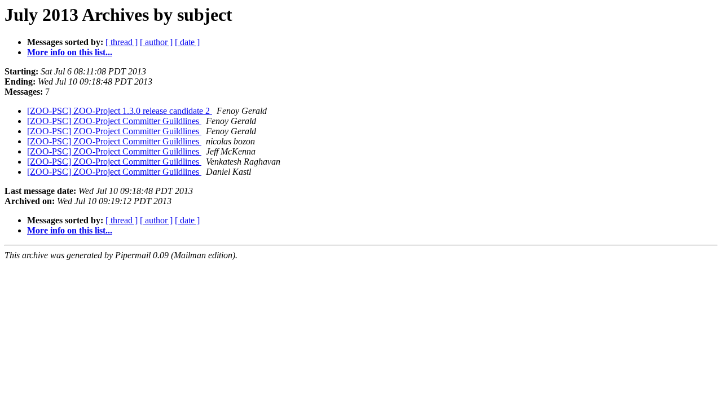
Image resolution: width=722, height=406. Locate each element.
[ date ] (187, 42)
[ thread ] (121, 42)
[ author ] (156, 42)
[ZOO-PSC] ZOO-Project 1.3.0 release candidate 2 (119, 111)
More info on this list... (69, 52)
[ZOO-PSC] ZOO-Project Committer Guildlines (114, 121)
